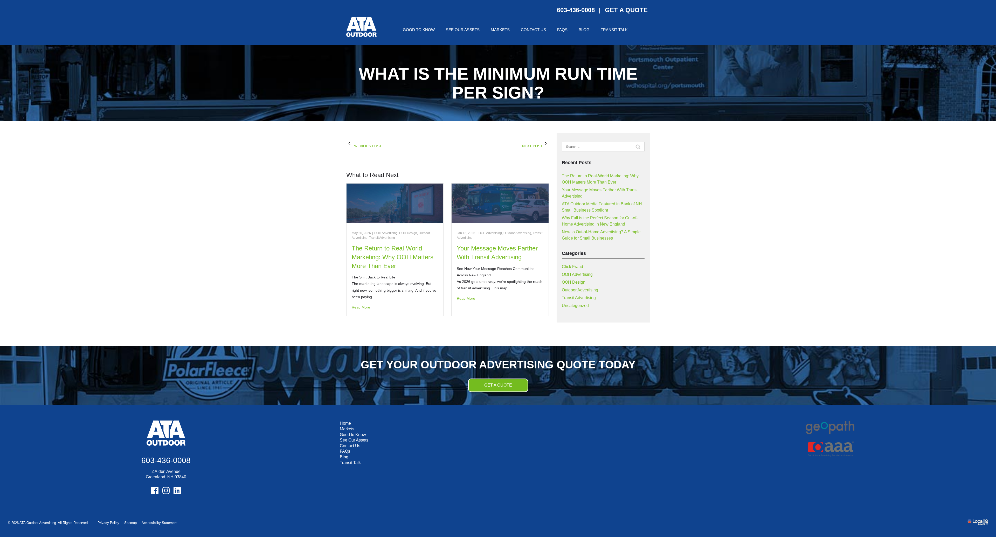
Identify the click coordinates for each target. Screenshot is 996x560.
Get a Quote (498, 385)
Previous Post (367, 146)
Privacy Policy (108, 523)
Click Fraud (572, 266)
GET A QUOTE (626, 9)
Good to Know (419, 29)
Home (345, 423)
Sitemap (130, 523)
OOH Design (408, 233)
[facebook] (154, 490)
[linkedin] (177, 490)
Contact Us (533, 29)
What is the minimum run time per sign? (498, 83)
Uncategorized (575, 305)
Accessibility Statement (159, 523)
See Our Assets (463, 29)
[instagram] (165, 490)
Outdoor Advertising (517, 233)
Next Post (532, 146)
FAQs (562, 29)
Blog (584, 29)
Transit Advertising (382, 238)
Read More (361, 307)
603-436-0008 (576, 9)
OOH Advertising (386, 233)
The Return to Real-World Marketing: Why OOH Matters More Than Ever (392, 257)
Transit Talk (614, 29)
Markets (500, 29)
